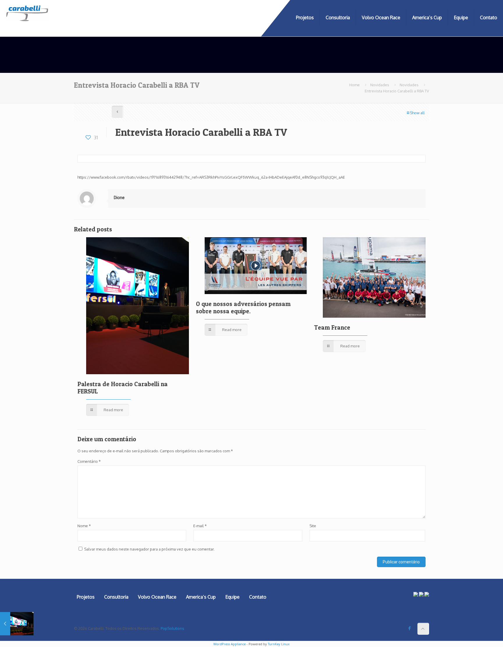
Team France (332, 327)
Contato (257, 597)
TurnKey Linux (279, 644)
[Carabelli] (27, 17)
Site (312, 525)
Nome (84, 525)
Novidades (379, 84)
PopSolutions (172, 628)
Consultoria (116, 597)
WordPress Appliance (229, 644)
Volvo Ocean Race (157, 597)
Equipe (232, 597)
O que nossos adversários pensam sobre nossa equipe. (243, 307)
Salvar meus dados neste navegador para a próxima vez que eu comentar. (149, 549)
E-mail (200, 525)
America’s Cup (201, 597)
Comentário (89, 461)
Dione (119, 197)
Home (354, 84)
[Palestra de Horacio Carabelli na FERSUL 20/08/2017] (16, 623)
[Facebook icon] (409, 628)
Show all (417, 112)
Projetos (86, 597)
